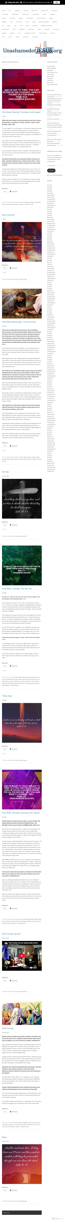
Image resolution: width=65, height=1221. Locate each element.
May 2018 (49, 384)
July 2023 (49, 258)
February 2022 (50, 292)
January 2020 (50, 343)
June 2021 (49, 309)
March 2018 (50, 388)
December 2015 (51, 443)
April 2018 (49, 386)
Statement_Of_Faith (30, 33)
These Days (7, 696)
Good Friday (29, 18)
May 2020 (49, 335)
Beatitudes (34, 10)
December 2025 (51, 199)
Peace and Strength (52, 84)
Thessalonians (43, 33)
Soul (19, 33)
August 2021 (50, 304)
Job (3, 25)
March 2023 (50, 266)
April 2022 (49, 288)
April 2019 (49, 361)
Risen (4, 1137)
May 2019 (49, 359)
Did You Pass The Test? (53, 119)
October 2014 (50, 471)
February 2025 (50, 219)
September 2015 (51, 449)
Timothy (53, 33)
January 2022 (50, 294)
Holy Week (23, 459)
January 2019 (50, 367)
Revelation (56, 29)
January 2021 (50, 319)
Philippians (31, 29)
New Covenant (8, 215)
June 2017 (49, 406)
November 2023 (51, 250)
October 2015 (50, 447)
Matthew (34, 25)
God (19, 459)
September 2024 (51, 229)
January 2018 (50, 392)
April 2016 (49, 434)
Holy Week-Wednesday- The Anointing (19, 322)
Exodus (4, 18)
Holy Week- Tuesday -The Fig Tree (17, 588)
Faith (16, 459)
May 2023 (49, 262)
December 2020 (51, 321)
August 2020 (50, 329)
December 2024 (51, 223)
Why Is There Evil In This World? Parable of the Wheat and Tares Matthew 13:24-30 (54, 125)
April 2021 (49, 313)
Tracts (10, 37)
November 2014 (51, 469)
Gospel (26, 679)
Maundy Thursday (14, 204)
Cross (3, 679)
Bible (38, 457)
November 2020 (51, 323)
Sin (20, 681)
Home (3, 10)
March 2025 (50, 217)
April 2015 (49, 459)
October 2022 (50, 276)
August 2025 (50, 207)
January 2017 (50, 416)
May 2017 (49, 408)
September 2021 (51, 302)
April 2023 (49, 264)
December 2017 (51, 394)
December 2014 (51, 467)
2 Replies (4, 700)
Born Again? (44, 10)
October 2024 (50, 227)
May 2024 (49, 237)
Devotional (8, 679)
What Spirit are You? (52, 72)
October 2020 (50, 325)
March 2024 (50, 241)
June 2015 (49, 455)
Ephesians (52, 14)
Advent (29, 457)
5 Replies (4, 593)
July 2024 (49, 233)
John (9, 25)
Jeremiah (55, 22)
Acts (9, 10)
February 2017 (50, 414)
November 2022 (51, 274)
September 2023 (51, 254)
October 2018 (50, 373)
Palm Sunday (5, 29)
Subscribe (51, 170)
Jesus (16, 202)
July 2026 (49, 185)
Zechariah (35, 37)
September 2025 (51, 205)
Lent (31, 459)
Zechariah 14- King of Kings (54, 104)
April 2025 (49, 215)
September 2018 (51, 376)
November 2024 (51, 225)
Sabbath (12, 33)
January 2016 (50, 440)
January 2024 (50, 246)
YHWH (27, 681)
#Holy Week (27, 202)
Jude (15, 25)
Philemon (21, 29)
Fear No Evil (50, 80)
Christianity (7, 459)
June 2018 (49, 382)
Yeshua (23, 681)
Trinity (17, 37)
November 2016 (51, 420)
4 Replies (4, 326)
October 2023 (50, 252)
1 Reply (4, 116)
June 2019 (49, 357)
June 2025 (49, 211)
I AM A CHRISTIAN (51, 68)
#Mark (32, 202)
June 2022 (49, 284)
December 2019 (51, 345)
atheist (21, 677)
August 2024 (50, 231)
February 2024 (50, 244)
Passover (21, 204)
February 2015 (50, 463)
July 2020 (49, 331)
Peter (14, 29)
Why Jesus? (26, 37)
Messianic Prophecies (46, 25)
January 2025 (50, 221)
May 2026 (49, 189)
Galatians (12, 18)
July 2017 (49, 404)
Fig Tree (23, 683)
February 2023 (50, 268)
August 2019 (50, 353)
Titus (3, 37)
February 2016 (50, 438)
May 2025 (49, 213)
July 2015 (49, 453)
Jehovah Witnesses (44, 22)
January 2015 (50, 465)
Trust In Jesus (50, 74)
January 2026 (50, 197)
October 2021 (50, 300)
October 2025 (50, 203)
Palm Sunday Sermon (11, 933)
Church (37, 677)
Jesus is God (50, 76)
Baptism (26, 10)
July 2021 (49, 306)
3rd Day (5, 471)
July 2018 (49, 380)
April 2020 (49, 337)
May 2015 (49, 457)
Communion (15, 14)
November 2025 (51, 201)
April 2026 (49, 191)
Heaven (51, 18)
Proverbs (47, 29)
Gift (56, 2)
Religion (34, 459)
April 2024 (49, 239)
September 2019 (51, 351)
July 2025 (49, 209)
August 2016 (50, 426)
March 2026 (50, 193)
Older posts (6, 1212)
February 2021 (50, 317)
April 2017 (49, 410)
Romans (4, 33)
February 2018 (50, 390)
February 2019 (50, 365)
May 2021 (49, 311)
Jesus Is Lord (50, 82)
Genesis (21, 18)
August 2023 (50, 256)
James (34, 22)
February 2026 (50, 195)
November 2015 (51, 445)
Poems (39, 29)
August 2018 (50, 378)
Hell (11, 22)
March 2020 (50, 339)
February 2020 (50, 341)
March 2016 (50, 436)
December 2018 (51, 369)
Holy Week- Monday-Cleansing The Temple (21, 812)
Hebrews (4, 22)
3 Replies (4, 817)
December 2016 (51, 418)
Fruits (19, 679)
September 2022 (51, 278)
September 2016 (51, 424)
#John (25, 457)
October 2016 (50, 422)
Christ (27, 677)
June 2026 (49, 187)
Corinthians (35, 14)
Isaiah (27, 22)
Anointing (34, 457)
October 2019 (50, 349)
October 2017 (50, 398)
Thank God (50, 78)
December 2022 (51, 272)
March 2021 (50, 315)
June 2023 (49, 260)
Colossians (5, 14)
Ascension (17, 10)
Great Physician (41, 18)
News (3, 685)
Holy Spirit (19, 22)
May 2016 (49, 432)
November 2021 (51, 298)
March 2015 (50, 461)
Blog (3, 459)
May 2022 (49, 286)
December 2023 (51, 248)
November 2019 (51, 347)
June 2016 (49, 430)
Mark (27, 25)
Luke (21, 25)
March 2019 (50, 363)
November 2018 (51, 371)
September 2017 (51, 400)
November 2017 (51, 396)
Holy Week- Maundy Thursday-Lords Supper (21, 112)
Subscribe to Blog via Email (54, 151)
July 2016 (49, 428)
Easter (44, 14)
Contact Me (25, 14)
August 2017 (50, 402)
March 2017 (50, 412)
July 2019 (49, 355)
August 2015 (50, 451)
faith (16, 679)
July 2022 (49, 282)
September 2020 (51, 327)
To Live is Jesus (51, 66)
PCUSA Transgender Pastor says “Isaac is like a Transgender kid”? (54, 133)
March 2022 (50, 290)
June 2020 (49, 333)
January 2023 (50, 270)
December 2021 (51, 296)
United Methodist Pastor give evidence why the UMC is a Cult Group (54, 100)
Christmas (54, 10)
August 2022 (50, 280)
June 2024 (49, 235)
